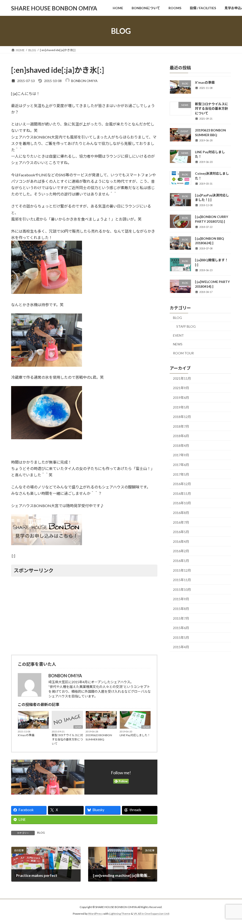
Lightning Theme (119, 914)
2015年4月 (181, 647)
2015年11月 (182, 580)
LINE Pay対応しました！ (135, 735)
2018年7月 (181, 426)
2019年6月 (181, 398)
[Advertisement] (84, 615)
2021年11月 (182, 378)
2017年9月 (181, 455)
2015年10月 (182, 589)
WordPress (95, 914)
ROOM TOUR (183, 353)
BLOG (44, 727)
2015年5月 (181, 637)
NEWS (78, 727)
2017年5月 (181, 474)
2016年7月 (181, 522)
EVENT (112, 727)
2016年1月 (181, 561)
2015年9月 (181, 599)
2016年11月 (182, 493)
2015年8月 (181, 609)
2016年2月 (181, 551)
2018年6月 (181, 436)
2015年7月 (181, 618)
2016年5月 (181, 532)
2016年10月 (182, 503)
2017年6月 (181, 465)
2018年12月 (182, 417)
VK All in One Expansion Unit (151, 914)
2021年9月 (181, 388)
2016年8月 (181, 513)
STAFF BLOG (186, 326)
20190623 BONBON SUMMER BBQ (99, 737)
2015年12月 (182, 570)
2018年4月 (181, 446)
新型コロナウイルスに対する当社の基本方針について (67, 739)
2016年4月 (181, 541)
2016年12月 (182, 484)
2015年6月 (181, 628)
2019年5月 (181, 407)
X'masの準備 (26, 735)
